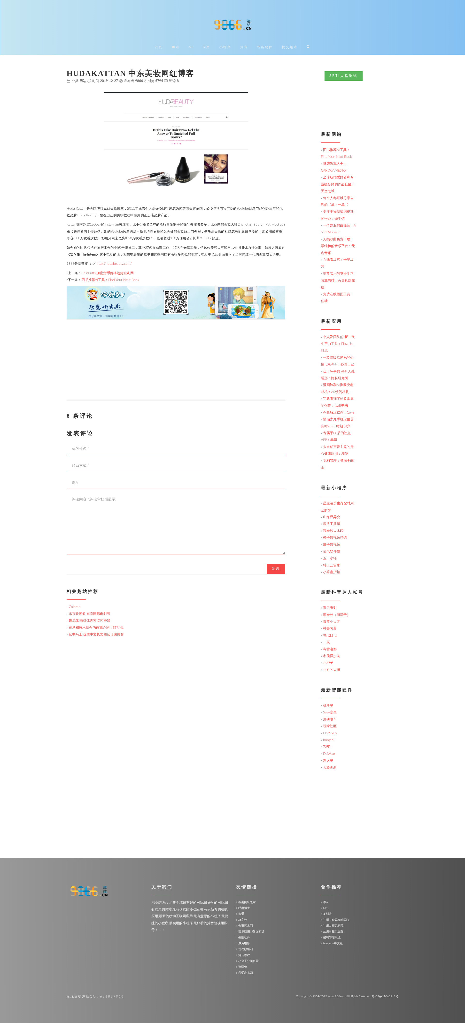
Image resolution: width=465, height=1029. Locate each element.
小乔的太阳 (331, 670)
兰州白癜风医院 (333, 925)
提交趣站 (289, 47)
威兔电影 (244, 943)
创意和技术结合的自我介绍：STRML (96, 627)
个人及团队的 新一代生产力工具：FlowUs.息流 (338, 344)
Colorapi (75, 607)
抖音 (244, 47)
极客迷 (242, 919)
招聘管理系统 (332, 937)
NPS (325, 908)
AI (191, 47)
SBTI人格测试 (343, 76)
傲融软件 (244, 937)
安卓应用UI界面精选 (251, 931)
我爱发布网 (245, 972)
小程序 (225, 47)
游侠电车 (330, 719)
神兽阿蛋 (330, 628)
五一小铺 (330, 558)
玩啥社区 (330, 726)
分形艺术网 (245, 925)
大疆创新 (330, 767)
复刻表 (327, 913)
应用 (206, 47)
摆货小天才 (331, 621)
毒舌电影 (330, 608)
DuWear (329, 754)
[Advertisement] (176, 366)
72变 (326, 747)
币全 (326, 902)
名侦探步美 (331, 656)
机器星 (328, 705)
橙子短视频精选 (335, 537)
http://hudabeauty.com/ (114, 263)
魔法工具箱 (331, 524)
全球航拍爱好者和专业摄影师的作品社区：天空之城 (338, 184)
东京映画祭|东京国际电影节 (89, 614)
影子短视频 (331, 544)
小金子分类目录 (248, 961)
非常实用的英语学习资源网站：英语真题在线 (338, 280)
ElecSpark (330, 733)
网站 (175, 47)
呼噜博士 (244, 908)
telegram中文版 (333, 943)
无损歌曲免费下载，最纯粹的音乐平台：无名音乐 (338, 246)
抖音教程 (244, 955)
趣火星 (328, 760)
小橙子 (328, 663)
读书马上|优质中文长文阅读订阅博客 (96, 634)
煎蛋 (241, 913)
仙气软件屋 (331, 551)
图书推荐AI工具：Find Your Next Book (110, 280)
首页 (159, 47)
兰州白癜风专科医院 (336, 919)
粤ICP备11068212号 (385, 996)
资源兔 (242, 966)
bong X (328, 740)
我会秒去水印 (333, 531)
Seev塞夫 (330, 712)
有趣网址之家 (247, 902)
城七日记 (330, 635)
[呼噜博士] (176, 302)
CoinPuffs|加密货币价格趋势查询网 (107, 273)
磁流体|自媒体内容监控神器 (89, 620)
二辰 (326, 642)
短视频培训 (245, 949)
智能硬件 (265, 47)
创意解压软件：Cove (338, 412)
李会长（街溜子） (336, 615)
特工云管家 (331, 565)
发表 (276, 569)
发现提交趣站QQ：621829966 (95, 996)
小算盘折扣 (331, 572)
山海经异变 (331, 517)
